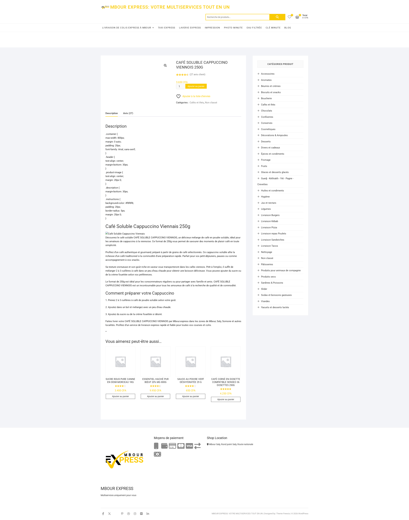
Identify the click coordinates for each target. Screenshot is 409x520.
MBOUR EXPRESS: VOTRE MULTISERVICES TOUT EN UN (170, 7)
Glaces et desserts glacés (275, 172)
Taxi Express (166, 27)
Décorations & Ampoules (274, 135)
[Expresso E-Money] (172, 446)
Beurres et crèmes (271, 86)
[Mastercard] (181, 446)
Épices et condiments (272, 153)
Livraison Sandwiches (272, 239)
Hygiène (265, 196)
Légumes (266, 209)
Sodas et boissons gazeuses (276, 295)
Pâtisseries (267, 264)
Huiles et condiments (272, 190)
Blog (287, 27)
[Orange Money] (156, 446)
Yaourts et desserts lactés (275, 307)
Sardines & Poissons (272, 282)
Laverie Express (190, 27)
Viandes (265, 301)
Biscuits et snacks (271, 92)
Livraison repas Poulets (273, 233)
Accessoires (267, 73)
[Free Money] (164, 446)
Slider (264, 289)
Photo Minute (233, 27)
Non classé (211, 102)
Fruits (264, 166)
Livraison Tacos (269, 245)
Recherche (277, 17)
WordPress (303, 513)
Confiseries (267, 117)
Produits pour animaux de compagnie (281, 270)
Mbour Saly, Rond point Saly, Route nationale (231, 444)
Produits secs (268, 276)
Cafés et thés (197, 102)
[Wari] (197, 446)
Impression (212, 27)
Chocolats (266, 110)
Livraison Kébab (269, 221)
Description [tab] (111, 113)
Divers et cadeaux (270, 147)
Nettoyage (266, 252)
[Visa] (189, 446)
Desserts (266, 141)
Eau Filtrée (254, 27)
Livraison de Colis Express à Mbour (126, 27)
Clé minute (273, 27)
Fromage (265, 159)
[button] (165, 65)
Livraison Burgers (270, 215)
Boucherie (266, 98)
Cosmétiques (268, 129)
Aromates (266, 80)
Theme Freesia (283, 513)
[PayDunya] (157, 454)
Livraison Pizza (269, 227)
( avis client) (197, 74)
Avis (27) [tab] (128, 113)
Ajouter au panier (196, 86)
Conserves (266, 123)
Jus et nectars (268, 202)
